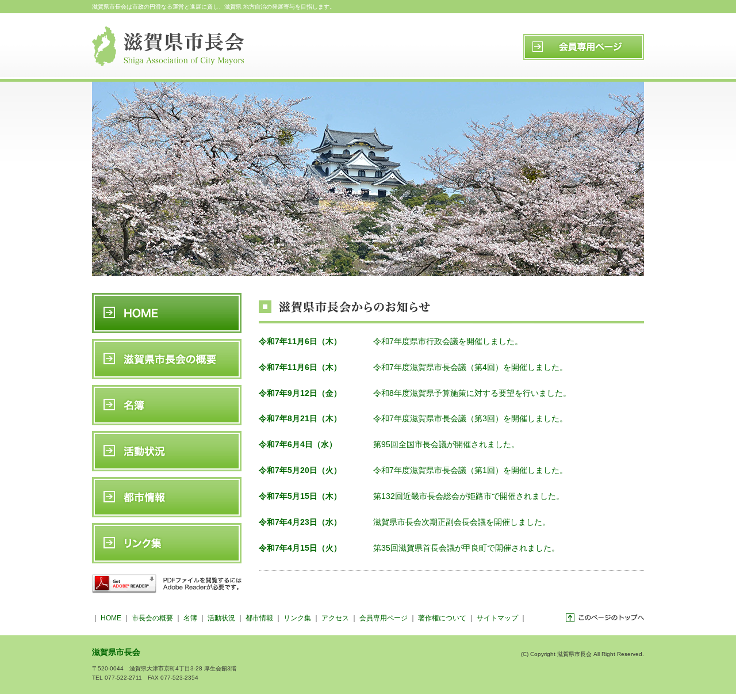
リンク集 (297, 618)
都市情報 (259, 618)
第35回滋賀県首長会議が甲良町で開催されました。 (466, 547)
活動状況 (221, 618)
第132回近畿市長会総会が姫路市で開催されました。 (469, 496)
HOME (111, 618)
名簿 (190, 618)
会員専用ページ (383, 618)
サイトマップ (497, 618)
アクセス (335, 618)
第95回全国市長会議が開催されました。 (446, 444)
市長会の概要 (152, 618)
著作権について (442, 618)
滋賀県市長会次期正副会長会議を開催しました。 (461, 522)
